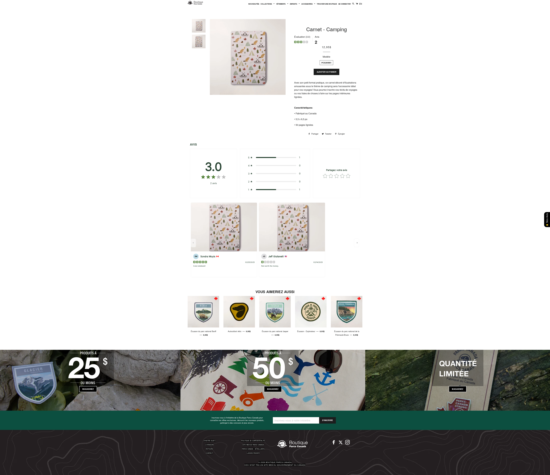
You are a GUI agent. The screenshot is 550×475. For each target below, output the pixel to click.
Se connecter (344, 4)
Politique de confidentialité (253, 441)
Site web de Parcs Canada (253, 445)
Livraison (209, 445)
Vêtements (281, 4)
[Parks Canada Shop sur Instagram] (347, 443)
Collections (266, 4)
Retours (209, 449)
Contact (209, 453)
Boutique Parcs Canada (279, 462)
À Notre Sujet (209, 441)
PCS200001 (326, 62)
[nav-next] (356, 243)
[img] (301, 42)
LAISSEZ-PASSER (253, 453)
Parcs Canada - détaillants (253, 449)
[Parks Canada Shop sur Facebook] (334, 443)
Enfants (293, 4)
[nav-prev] (193, 243)
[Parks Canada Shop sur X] (340, 443)
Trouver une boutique (327, 4)
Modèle (326, 56)
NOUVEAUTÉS (253, 4)
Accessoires (307, 4)
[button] (275, 157)
